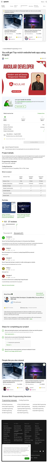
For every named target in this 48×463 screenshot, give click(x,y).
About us (37, 425)
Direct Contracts (7, 442)
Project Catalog (3, 6)
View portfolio (39, 295)
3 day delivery (29, 33)
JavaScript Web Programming (39, 404)
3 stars (3, 226)
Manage (27, 458)
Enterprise (6, 434)
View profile (39, 293)
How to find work (17, 425)
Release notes (27, 442)
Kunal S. (6, 58)
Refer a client (27, 438)
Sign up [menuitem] (42, 1)
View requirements (9, 334)
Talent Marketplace (8, 427)
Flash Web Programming (38, 408)
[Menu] (1, 1)
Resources (26, 432)
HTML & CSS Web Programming (24, 404)
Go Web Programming (7, 412)
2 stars (3, 227)
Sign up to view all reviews (8, 285)
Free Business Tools (28, 440)
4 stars (3, 225)
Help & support (27, 425)
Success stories (27, 427)
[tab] (7, 233)
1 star (3, 229)
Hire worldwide (7, 444)
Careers (36, 432)
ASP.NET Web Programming (23, 406)
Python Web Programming (8, 406)
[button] (24, 127)
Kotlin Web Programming (22, 412)
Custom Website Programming (24, 101)
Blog (25, 434)
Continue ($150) (34, 142)
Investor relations (38, 429)
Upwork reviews (27, 429)
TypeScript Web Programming (23, 408)
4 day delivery (9, 33)
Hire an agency (7, 432)
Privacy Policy (25, 455)
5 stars (3, 224)
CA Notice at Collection (35, 455)
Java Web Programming (7, 408)
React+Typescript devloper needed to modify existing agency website (23, 216)
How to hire (6, 425)
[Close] (29, 446)
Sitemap (35, 457)
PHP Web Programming (7, 404)
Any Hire (5, 438)
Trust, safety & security (39, 440)
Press (36, 436)
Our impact (37, 434)
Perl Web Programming (22, 410)
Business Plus (6, 436)
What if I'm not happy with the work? (13, 351)
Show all (8, 345)
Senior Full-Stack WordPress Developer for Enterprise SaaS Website (8, 216)
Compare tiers (41, 113)
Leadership (37, 427)
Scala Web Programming (38, 410)
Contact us (37, 438)
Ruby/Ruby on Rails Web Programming (39, 406)
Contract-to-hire (7, 440)
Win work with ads (18, 437)
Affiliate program (27, 436)
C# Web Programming (7, 410)
